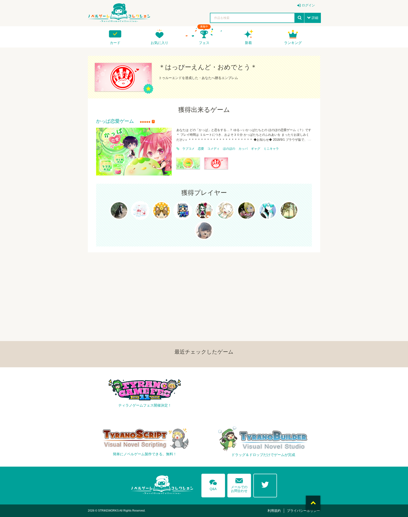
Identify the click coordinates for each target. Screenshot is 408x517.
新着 (248, 43)
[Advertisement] (204, 285)
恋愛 (201, 148)
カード (115, 43)
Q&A (213, 484)
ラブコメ (188, 148)
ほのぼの (229, 148)
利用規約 (274, 511)
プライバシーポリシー (303, 511)
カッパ (243, 148)
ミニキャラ (271, 148)
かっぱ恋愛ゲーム (115, 121)
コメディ (213, 148)
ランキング (293, 43)
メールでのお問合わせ (239, 484)
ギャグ (255, 148)
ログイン (308, 5)
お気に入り (159, 43)
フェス (204, 43)
